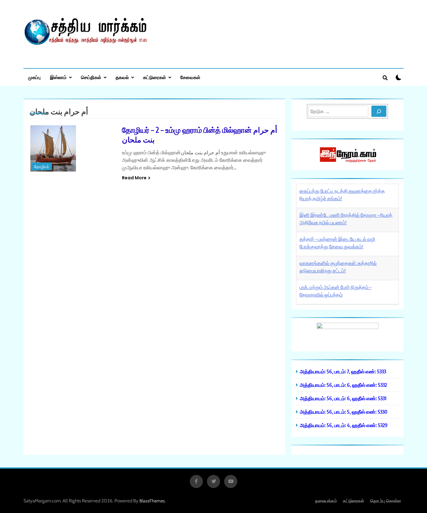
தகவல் (122, 77)
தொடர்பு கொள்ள (385, 501)
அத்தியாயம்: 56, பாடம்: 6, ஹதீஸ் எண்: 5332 (343, 384)
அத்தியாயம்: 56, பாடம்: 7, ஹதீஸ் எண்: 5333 (343, 371)
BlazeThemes (152, 501)
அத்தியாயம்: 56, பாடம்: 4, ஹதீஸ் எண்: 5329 (344, 425)
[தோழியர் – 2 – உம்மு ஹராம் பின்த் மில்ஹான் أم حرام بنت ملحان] (72, 148)
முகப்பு (34, 77)
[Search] (378, 111)
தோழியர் (41, 167)
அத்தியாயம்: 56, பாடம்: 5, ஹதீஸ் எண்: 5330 (343, 411)
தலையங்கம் (326, 501)
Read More (134, 178)
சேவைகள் (190, 77)
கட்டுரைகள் (154, 77)
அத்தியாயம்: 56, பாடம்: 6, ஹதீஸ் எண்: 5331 (343, 398)
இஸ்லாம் (58, 77)
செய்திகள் (91, 77)
